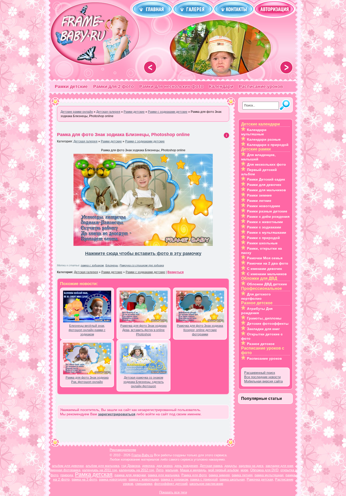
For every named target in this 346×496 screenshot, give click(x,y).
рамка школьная (232, 479)
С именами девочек (264, 269)
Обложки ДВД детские (267, 284)
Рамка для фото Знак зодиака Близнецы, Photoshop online (123, 134)
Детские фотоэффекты (268, 323)
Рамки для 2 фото (113, 86)
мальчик (171, 470)
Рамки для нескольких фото (171, 86)
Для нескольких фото (266, 164)
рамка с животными (144, 479)
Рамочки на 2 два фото (267, 263)
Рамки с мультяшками (266, 232)
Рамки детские (71, 86)
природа (66, 475)
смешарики (143, 484)
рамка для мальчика (163, 475)
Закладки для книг (263, 329)
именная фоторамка (64, 470)
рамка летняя (242, 475)
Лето (159, 470)
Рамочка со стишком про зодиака (142, 265)
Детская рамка (211, 466)
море (244, 470)
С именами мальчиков (267, 274)
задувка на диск (251, 466)
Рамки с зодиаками (264, 227)
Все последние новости (262, 377)
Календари (221, 86)
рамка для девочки (130, 475)
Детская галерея (85, 141)
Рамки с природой (263, 238)
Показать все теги (173, 492)
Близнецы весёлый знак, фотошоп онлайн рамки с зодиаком (87, 330)
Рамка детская (93, 474)
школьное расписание (206, 484)
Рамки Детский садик (266, 179)
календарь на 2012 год (136, 470)
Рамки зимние (259, 195)
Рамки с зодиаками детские (145, 141)
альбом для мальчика (102, 466)
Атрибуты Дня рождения (257, 311)
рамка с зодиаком (92, 265)
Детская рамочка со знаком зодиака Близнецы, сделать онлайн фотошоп (143, 382)
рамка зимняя (219, 475)
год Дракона (130, 466)
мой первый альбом (223, 470)
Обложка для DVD (264, 470)
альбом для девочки (68, 466)
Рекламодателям (123, 450)
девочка (148, 466)
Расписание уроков (261, 86)
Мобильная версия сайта (263, 381)
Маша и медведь (193, 470)
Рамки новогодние (263, 206)
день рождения (186, 466)
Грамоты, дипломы (264, 318)
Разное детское (261, 344)
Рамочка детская (260, 479)
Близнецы (111, 265)
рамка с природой (204, 479)
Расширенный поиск (259, 373)
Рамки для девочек (264, 185)
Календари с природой (268, 145)
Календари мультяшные (253, 132)
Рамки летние (259, 201)
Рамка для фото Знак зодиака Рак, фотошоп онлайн (87, 380)
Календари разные (264, 139)
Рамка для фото (194, 475)
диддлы (230, 466)
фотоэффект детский (170, 484)
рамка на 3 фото (84, 479)
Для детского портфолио (256, 296)
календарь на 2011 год (99, 470)
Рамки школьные (262, 243)
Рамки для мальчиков (266, 190)
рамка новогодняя (113, 479)
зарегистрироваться (116, 414)
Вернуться (175, 272)
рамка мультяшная (269, 475)
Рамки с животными (265, 222)
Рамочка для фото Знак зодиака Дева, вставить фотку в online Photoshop (143, 330)
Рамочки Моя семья (264, 258)
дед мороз (164, 466)
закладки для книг (279, 466)
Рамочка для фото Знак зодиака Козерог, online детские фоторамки (200, 330)
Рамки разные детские (267, 211)
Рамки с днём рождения (268, 216)
